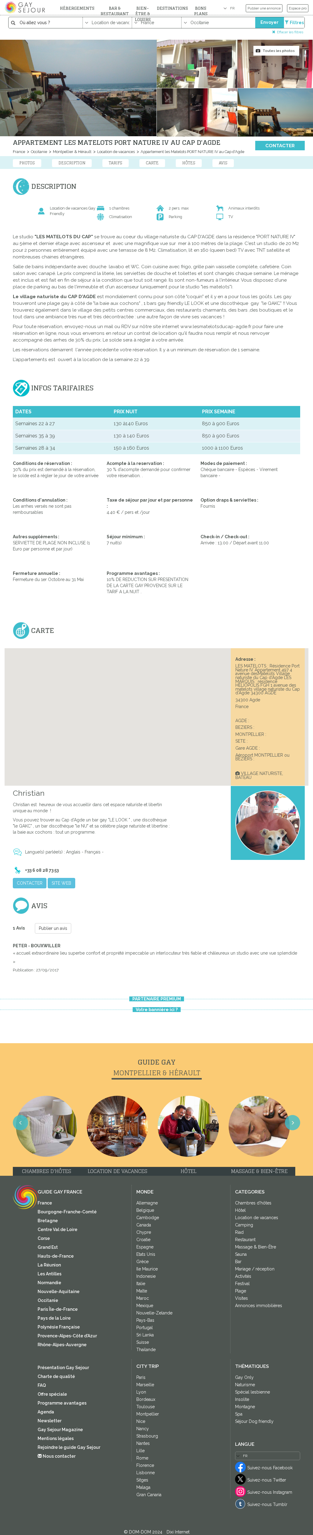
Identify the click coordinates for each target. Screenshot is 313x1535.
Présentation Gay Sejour (63, 1367)
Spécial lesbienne (252, 1392)
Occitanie (38, 151)
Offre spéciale (52, 1394)
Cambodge (147, 1217)
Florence (145, 1465)
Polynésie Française (59, 1327)
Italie (140, 1283)
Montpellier (147, 1414)
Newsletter (49, 1420)
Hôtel (240, 1210)
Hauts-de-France (56, 1256)
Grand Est (48, 1247)
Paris (140, 1377)
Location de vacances (115, 151)
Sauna (241, 1254)
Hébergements (77, 8)
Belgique (145, 1210)
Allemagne (147, 1203)
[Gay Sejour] (26, 7)
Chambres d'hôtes (253, 1203)
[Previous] (20, 1122)
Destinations (172, 8)
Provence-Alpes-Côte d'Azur (67, 1335)
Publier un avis (53, 928)
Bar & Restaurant (115, 11)
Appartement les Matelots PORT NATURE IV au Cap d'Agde (192, 151)
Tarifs (115, 162)
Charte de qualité (56, 1376)
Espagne (144, 1246)
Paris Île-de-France (58, 1309)
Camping (244, 1225)
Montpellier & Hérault (71, 151)
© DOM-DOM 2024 (144, 1532)
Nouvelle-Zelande (154, 1312)
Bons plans (201, 11)
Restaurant (245, 1239)
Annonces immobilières (258, 1305)
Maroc (142, 1298)
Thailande (146, 1349)
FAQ (42, 1385)
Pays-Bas (145, 1320)
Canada (143, 1225)
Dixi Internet (178, 1532)
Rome (142, 1458)
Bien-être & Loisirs (143, 14)
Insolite (242, 1399)
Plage (240, 1290)
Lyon (141, 1392)
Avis (223, 162)
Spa (238, 1414)
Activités (243, 1276)
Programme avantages (62, 1403)
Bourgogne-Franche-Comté (67, 1211)
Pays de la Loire (54, 1318)
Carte (152, 162)
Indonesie (146, 1276)
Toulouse (145, 1406)
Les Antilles (49, 1273)
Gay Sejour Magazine (60, 1429)
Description (71, 162)
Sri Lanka (145, 1334)
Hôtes (188, 162)
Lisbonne (145, 1472)
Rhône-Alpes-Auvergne (62, 1344)
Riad (239, 1232)
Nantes (143, 1443)
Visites (241, 1298)
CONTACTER (280, 145)
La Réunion (49, 1265)
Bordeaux (145, 1399)
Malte (141, 1290)
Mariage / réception (254, 1268)
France (19, 151)
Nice (140, 1421)
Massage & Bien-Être (255, 1246)
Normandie (49, 1282)
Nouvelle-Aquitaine (58, 1291)
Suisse (142, 1342)
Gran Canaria (148, 1494)
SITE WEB (61, 883)
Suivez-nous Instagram (269, 1492)
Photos (27, 162)
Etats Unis (145, 1254)
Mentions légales (56, 1438)
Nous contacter (58, 1456)
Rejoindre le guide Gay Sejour (69, 1447)
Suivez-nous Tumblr (267, 1504)
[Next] (292, 1122)
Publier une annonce (264, 8)
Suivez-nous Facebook (270, 1467)
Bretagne (48, 1220)
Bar (238, 1261)
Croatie (143, 1239)
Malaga (143, 1487)
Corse (44, 1238)
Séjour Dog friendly (254, 1421)
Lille (140, 1450)
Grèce (142, 1261)
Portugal (144, 1327)
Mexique (144, 1305)
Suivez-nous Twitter (266, 1480)
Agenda (46, 1411)
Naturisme (245, 1384)
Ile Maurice (147, 1268)
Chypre (143, 1232)
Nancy (142, 1428)
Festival (242, 1283)
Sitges (142, 1480)
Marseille (145, 1384)
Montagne (245, 1406)
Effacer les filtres (290, 32)
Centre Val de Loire (57, 1229)
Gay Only (244, 1377)
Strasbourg (147, 1436)
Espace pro (298, 8)
